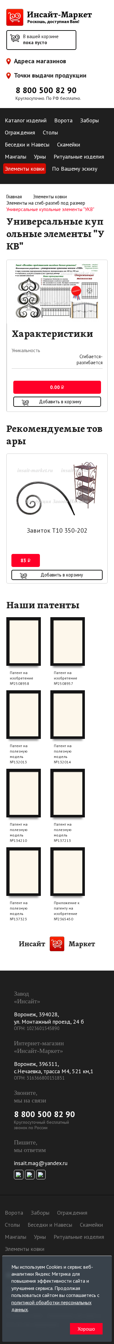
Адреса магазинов (40, 61)
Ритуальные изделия (79, 156)
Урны (40, 156)
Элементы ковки (24, 168)
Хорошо (86, 1329)
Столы (50, 132)
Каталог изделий (26, 120)
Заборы (89, 120)
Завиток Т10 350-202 (57, 530)
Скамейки (68, 144)
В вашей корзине (41, 39)
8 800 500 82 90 (46, 90)
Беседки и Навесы (27, 144)
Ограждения (20, 132)
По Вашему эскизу (74, 168)
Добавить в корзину (60, 402)
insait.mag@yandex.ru (40, 1163)
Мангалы (15, 156)
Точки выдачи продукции (50, 75)
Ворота (63, 120)
